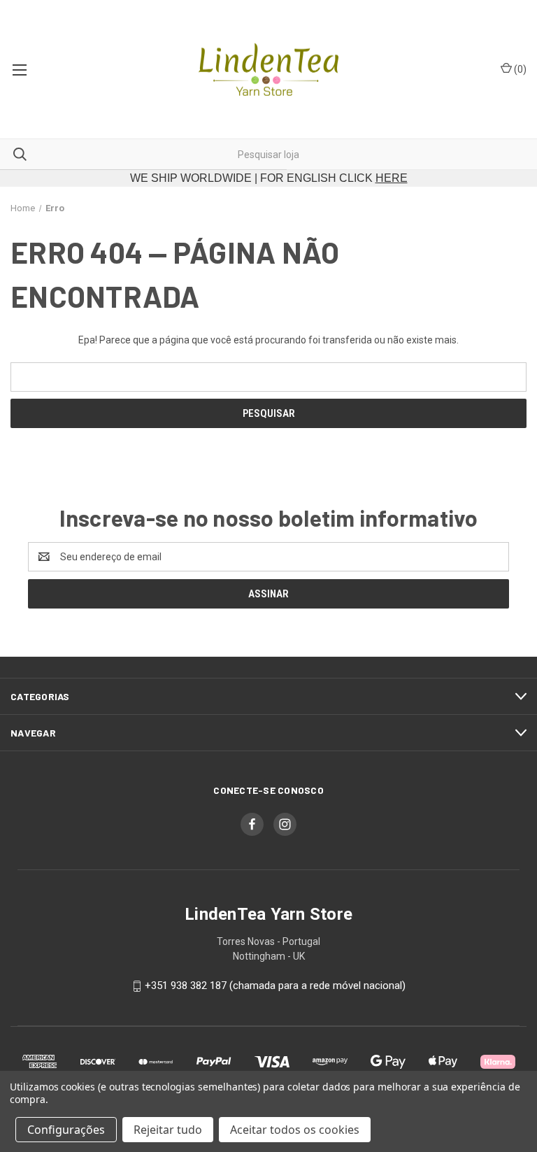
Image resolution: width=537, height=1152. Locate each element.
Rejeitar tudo (168, 1129)
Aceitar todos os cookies (294, 1129)
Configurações (66, 1129)
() (519, 69)
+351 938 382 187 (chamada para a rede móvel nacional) (275, 985)
